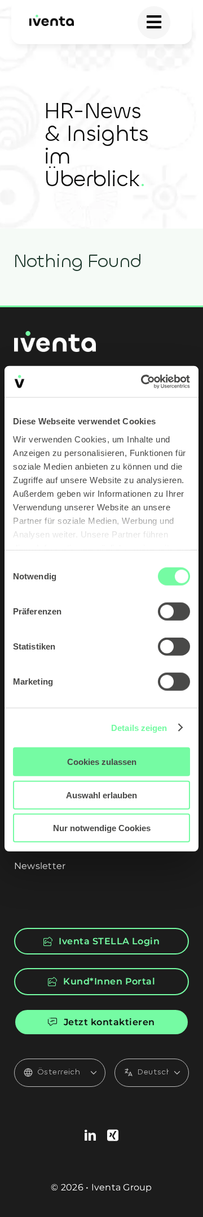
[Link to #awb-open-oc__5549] (154, 23)
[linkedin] (90, 1135)
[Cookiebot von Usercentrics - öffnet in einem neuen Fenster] (143, 381)
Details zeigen (139, 727)
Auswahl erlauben (101, 794)
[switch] (174, 612)
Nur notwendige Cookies (102, 828)
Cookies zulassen (101, 762)
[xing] (112, 1135)
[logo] (51, 19)
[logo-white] (55, 335)
